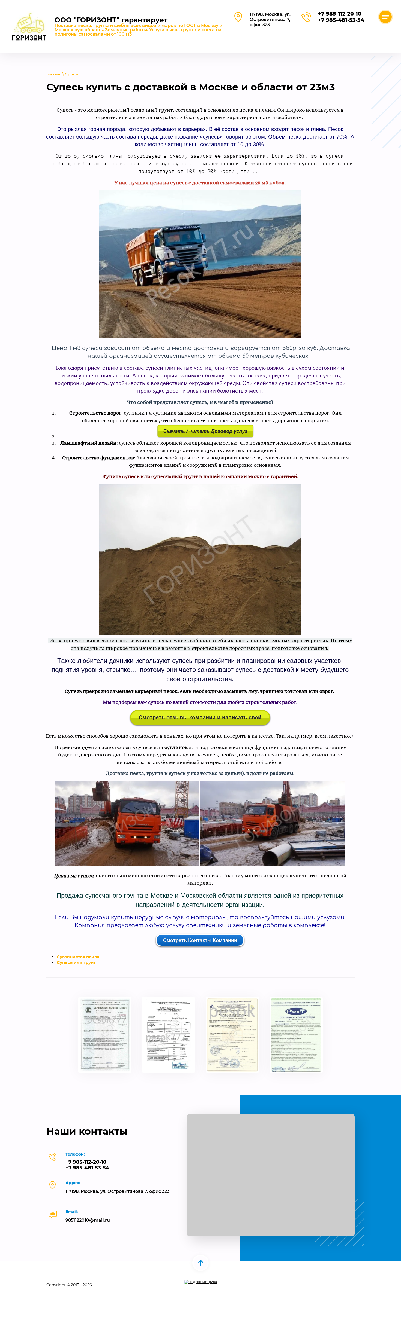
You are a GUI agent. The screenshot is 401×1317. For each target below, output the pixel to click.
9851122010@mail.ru (87, 1220)
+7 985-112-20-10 (339, 14)
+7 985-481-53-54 (341, 20)
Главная (53, 74)
